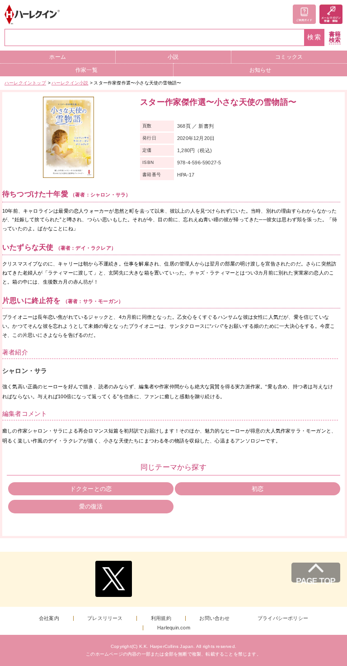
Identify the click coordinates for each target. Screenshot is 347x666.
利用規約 (161, 618)
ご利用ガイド (304, 14)
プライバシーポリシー (283, 618)
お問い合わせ (214, 618)
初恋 (257, 488)
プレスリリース (104, 618)
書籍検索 (335, 37)
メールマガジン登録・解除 (330, 14)
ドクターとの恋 (91, 488)
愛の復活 (91, 506)
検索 (314, 37)
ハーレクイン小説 (70, 82)
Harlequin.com (173, 627)
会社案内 (49, 618)
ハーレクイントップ (25, 82)
